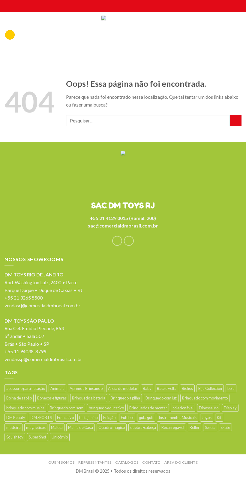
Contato (151, 462)
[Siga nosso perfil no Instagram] (129, 241)
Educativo (65, 417)
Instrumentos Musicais (177, 417)
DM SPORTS (41, 417)
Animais (57, 388)
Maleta (57, 427)
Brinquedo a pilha (125, 398)
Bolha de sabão (19, 398)
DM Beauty (15, 417)
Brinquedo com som (66, 407)
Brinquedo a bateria (88, 398)
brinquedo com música (25, 407)
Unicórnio (60, 437)
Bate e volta (166, 388)
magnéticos (36, 427)
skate (225, 427)
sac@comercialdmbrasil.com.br (123, 225)
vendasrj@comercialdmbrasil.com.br (42, 305)
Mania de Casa (80, 427)
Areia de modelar (122, 388)
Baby (147, 388)
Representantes (95, 462)
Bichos (187, 388)
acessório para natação (25, 388)
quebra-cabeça (143, 427)
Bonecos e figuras (52, 398)
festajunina (88, 417)
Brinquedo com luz (161, 398)
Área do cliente (181, 462)
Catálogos (127, 462)
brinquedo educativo (106, 407)
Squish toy (14, 437)
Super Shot (37, 437)
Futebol (127, 417)
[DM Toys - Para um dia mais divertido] (123, 36)
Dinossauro (208, 407)
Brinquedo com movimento (205, 398)
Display (230, 407)
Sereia (210, 427)
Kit (219, 417)
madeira (13, 427)
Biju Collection (210, 388)
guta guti (146, 417)
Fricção (109, 417)
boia (231, 388)
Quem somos (61, 462)
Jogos (207, 417)
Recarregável (172, 427)
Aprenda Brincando (86, 388)
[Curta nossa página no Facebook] (117, 241)
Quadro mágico (111, 427)
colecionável (183, 407)
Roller (195, 427)
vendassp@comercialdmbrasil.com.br (43, 359)
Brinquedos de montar (148, 407)
